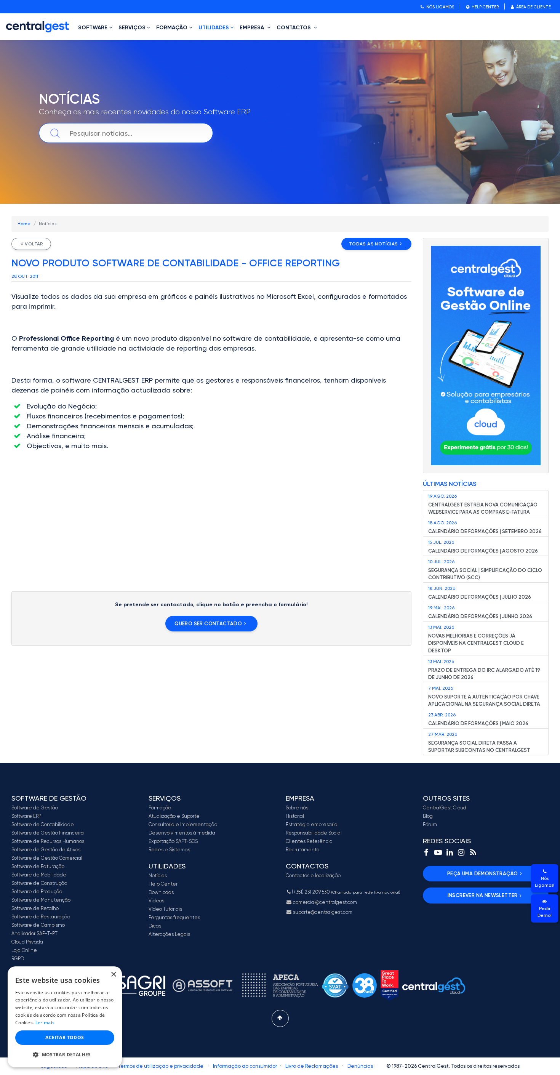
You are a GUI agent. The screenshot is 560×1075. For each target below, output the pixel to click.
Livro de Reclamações (311, 1066)
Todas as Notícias (373, 244)
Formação (171, 27)
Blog (428, 816)
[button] (64, 1055)
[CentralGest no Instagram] (461, 852)
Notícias (158, 875)
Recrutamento (302, 849)
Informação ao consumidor (245, 1066)
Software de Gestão (34, 808)
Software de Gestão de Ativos (45, 849)
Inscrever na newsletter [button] (483, 895)
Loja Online (24, 950)
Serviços (132, 27)
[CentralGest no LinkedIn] (449, 852)
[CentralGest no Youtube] (438, 852)
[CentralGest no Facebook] (426, 852)
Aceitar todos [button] (64, 1037)
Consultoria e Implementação (183, 824)
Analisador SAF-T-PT (34, 933)
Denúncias (360, 1066)
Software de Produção (36, 891)
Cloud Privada (27, 942)
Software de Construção (39, 883)
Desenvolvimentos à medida (182, 833)
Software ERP (26, 816)
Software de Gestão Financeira (47, 833)
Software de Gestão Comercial (46, 858)
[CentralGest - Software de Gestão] (37, 26)
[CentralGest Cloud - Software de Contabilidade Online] (486, 355)
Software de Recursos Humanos (47, 841)
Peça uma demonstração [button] (482, 873)
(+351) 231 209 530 (346, 892)
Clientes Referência (309, 841)
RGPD (17, 958)
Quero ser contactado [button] (208, 623)
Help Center (484, 7)
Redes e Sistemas (169, 849)
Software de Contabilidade (42, 824)
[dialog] (65, 1016)
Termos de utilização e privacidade (160, 1066)
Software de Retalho (35, 908)
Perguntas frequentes (174, 917)
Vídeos (156, 901)
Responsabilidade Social (314, 833)
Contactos (294, 27)
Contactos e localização (313, 875)
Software (92, 27)
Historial (295, 816)
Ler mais (44, 1022)
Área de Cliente (533, 7)
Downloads (161, 892)
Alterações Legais (169, 934)
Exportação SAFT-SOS (173, 841)
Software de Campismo (38, 925)
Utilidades (213, 27)
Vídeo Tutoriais (165, 909)
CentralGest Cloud (444, 808)
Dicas (155, 926)
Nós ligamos (439, 7)
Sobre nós (297, 808)
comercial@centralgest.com (324, 902)
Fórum (430, 824)
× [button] (113, 974)
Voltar (34, 244)
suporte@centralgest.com (322, 912)
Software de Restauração (40, 917)
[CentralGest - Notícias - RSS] (473, 852)
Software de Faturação (37, 866)
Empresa (253, 27)
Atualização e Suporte (174, 816)
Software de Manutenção (40, 900)
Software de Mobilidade (38, 875)
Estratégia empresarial (312, 824)
